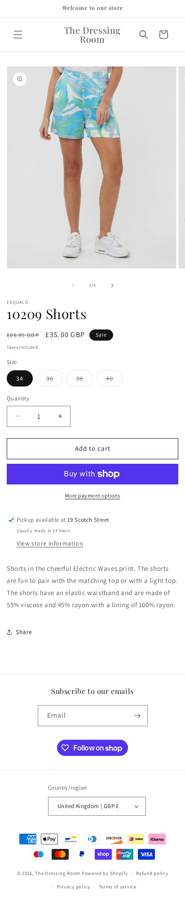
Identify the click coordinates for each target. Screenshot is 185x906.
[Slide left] (73, 285)
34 (19, 378)
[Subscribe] (137, 715)
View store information (50, 543)
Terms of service (118, 887)
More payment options (92, 495)
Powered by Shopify (105, 873)
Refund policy (152, 873)
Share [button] (24, 632)
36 (54, 380)
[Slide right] (112, 285)
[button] (18, 34)
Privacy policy (73, 887)
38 (84, 380)
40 (114, 380)
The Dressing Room (57, 873)
